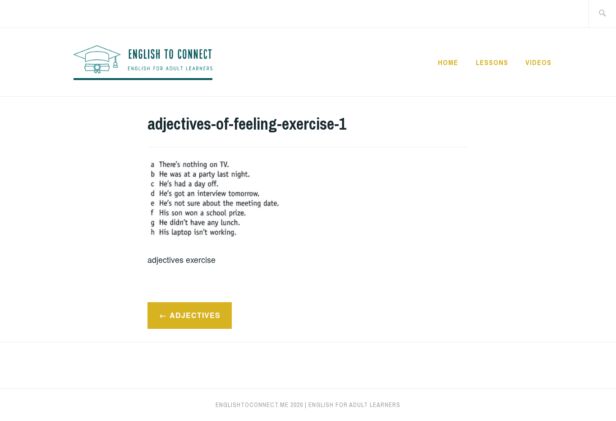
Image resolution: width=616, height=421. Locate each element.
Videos (538, 62)
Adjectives (195, 315)
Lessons (492, 62)
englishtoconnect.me (252, 405)
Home (448, 62)
